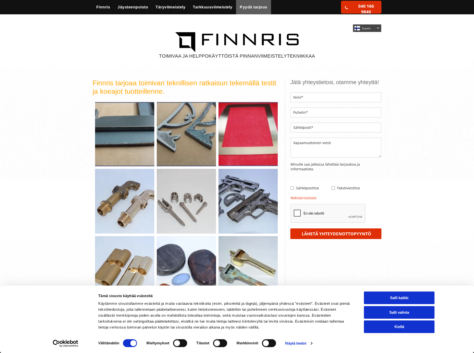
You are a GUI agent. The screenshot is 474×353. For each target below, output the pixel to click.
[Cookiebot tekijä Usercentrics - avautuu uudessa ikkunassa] (65, 343)
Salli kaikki (399, 298)
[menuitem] (103, 7)
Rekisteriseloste (303, 198)
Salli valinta (399, 312)
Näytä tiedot (295, 343)
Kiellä (399, 327)
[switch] (180, 343)
